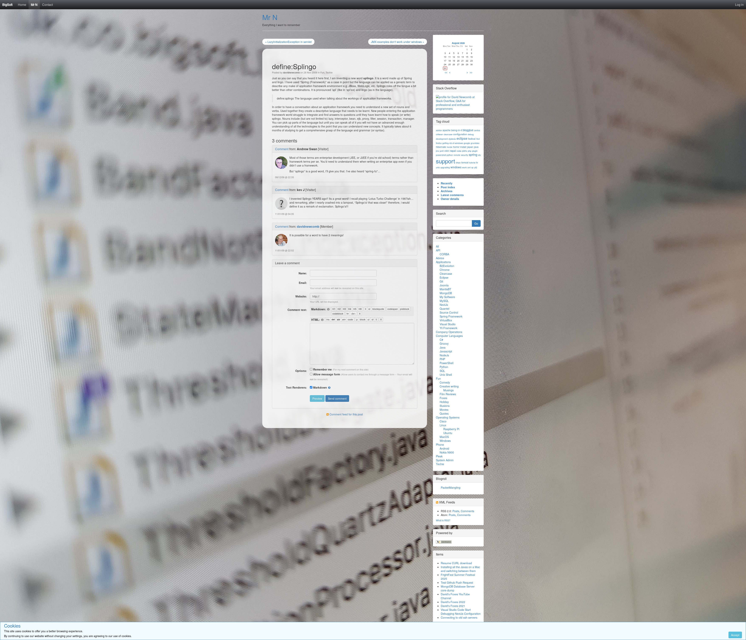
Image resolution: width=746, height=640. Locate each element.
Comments (467, 511)
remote (457, 154)
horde (449, 147)
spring (473, 154)
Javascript (446, 351)
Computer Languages (449, 336)
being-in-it (456, 130)
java (476, 146)
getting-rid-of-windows (452, 143)
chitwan (439, 134)
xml (469, 167)
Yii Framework (448, 328)
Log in (739, 4)
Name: (303, 273)
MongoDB (446, 293)
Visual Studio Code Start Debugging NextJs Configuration (461, 612)
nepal (453, 151)
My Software (447, 297)
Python (444, 367)
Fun (322, 72)
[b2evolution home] (443, 541)
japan (470, 146)
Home (22, 4)
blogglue (468, 130)
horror (456, 146)
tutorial (472, 162)
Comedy (445, 382)
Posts (455, 511)
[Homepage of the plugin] (328, 309)
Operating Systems (447, 417)
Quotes (444, 413)
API (438, 250)
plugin (475, 150)
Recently (446, 183)
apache (447, 130)
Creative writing (449, 386)
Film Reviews (448, 394)
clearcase (448, 134)
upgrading (445, 167)
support (445, 161)
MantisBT (445, 289)
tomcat (464, 162)
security (464, 154)
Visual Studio (448, 324)
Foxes (443, 398)
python (450, 154)
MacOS (444, 437)
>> (471, 72)
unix (438, 167)
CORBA (444, 254)
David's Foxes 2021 (453, 606)
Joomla (444, 285)
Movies (444, 410)
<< (446, 72)
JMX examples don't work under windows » (397, 42)
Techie (329, 72)
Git (441, 281)
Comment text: (297, 310)
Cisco (443, 421)
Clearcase (446, 274)
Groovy (444, 343)
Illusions (445, 406)
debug (471, 134)
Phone (440, 444)
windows (456, 167)
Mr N (34, 4)
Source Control (449, 312)
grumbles (475, 143)
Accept (735, 635)
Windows (445, 441)
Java (442, 347)
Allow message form (326, 374)
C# (441, 340)
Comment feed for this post (346, 414)
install (463, 146)
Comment (281, 149)
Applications (443, 262)
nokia (459, 150)
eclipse (462, 138)
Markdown (320, 387)
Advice (440, 258)
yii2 (475, 167)
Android (444, 448)
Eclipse (444, 277)
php (469, 150)
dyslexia (452, 138)
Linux (443, 425)
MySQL (444, 301)
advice (439, 130)
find (478, 138)
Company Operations (449, 332)
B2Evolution (447, 266)
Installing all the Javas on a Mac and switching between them (460, 569)
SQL (442, 371)
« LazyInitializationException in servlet (288, 42)
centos (477, 130)
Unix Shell (446, 375)
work (464, 167)
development (442, 138)
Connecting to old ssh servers (459, 617)
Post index (448, 187)
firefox (439, 143)
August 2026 (458, 42)
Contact (47, 4)
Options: (301, 371)
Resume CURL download (456, 563)
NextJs (444, 305)
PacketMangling (450, 487)
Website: (301, 296)
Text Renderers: (296, 387)
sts (479, 154)
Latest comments (452, 195)
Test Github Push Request (457, 582)
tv (477, 162)
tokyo (458, 162)
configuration (460, 134)
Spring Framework (451, 316)
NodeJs (444, 355)
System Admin (445, 460)
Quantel (444, 308)
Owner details (450, 199)
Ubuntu (447, 433)
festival (472, 138)
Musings (448, 390)
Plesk (439, 456)
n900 (446, 150)
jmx (437, 150)
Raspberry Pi (451, 429)
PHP (442, 359)
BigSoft (7, 4)
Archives (446, 191)
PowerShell (446, 363)
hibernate (441, 146)
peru (464, 150)
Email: (303, 283)
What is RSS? (443, 520)
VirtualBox (446, 320)
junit (442, 150)
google (467, 143)
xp (472, 167)
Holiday (444, 402)
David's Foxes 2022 (453, 602)
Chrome (445, 270)
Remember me (322, 369)
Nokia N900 (447, 452)
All (437, 246)
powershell (441, 154)
